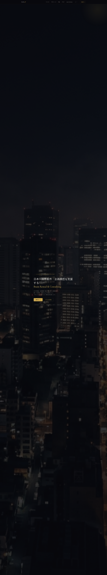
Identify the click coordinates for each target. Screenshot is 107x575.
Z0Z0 (23, 2)
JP (75, 2)
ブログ (63, 2)
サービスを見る (49, 299)
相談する (82, 1)
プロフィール (53, 2)
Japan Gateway (69, 2)
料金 (59, 2)
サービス (47, 2)
